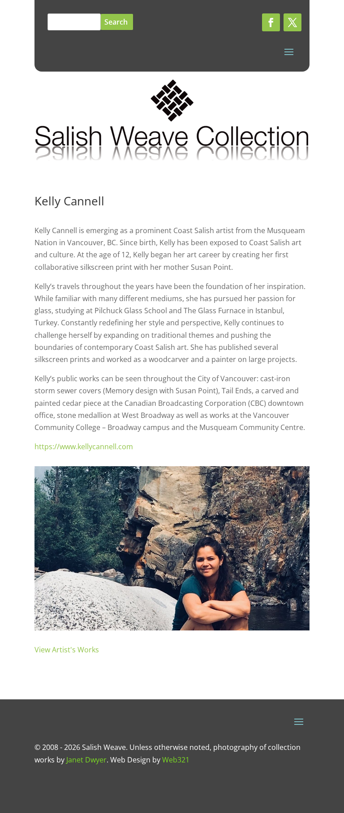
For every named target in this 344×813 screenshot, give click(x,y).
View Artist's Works (66, 650)
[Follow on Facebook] (271, 22)
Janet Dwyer (86, 760)
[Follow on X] (292, 22)
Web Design (130, 760)
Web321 (175, 760)
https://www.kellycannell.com (83, 446)
